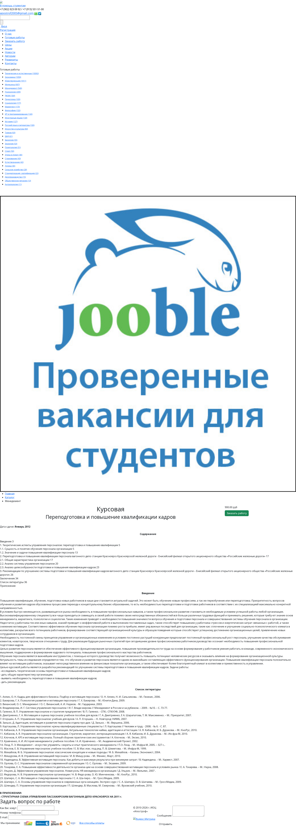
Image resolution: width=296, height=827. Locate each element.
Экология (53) (11, 143)
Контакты (10, 63)
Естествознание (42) (14, 162)
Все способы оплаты (91, 823)
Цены (8, 45)
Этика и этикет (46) (13, 155)
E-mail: (4, 817)
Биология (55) (11, 140)
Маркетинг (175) (12, 106)
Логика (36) (10, 166)
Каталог (9, 497)
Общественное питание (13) (18, 180)
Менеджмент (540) (13, 88)
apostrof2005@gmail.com (17, 13)
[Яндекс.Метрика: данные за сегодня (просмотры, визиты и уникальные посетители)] (144, 819)
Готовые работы (15, 37)
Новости (10, 52)
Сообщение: (164, 815)
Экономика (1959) (13, 77)
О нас (8, 33)
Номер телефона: (10, 812)
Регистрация (7, 30)
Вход (4, 26)
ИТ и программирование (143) (19, 114)
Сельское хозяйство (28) (16, 169)
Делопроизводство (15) (15, 177)
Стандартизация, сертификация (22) (22, 173)
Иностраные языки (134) (16, 118)
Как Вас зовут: (8, 808)
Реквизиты (11, 59)
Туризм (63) (10, 132)
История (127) (11, 121)
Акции (8, 48)
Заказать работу (15, 41)
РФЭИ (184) (10, 95)
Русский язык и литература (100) (20, 125)
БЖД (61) (9, 136)
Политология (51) (13, 147)
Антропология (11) (13, 184)
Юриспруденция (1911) (15, 81)
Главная (9, 493)
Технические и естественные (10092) (22, 73)
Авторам (10, 56)
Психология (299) (13, 92)
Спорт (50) (9, 151)
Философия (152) (13, 110)
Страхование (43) (13, 158)
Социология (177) (13, 103)
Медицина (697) (12, 84)
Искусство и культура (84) (16, 129)
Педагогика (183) (12, 99)
